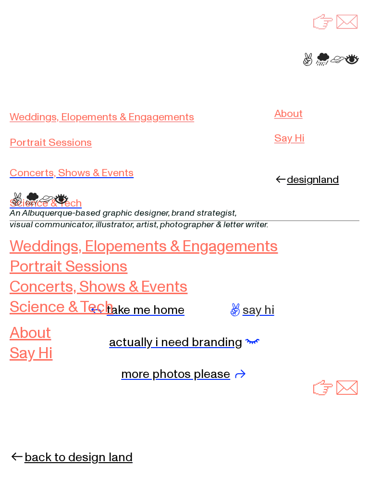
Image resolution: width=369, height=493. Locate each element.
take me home (145, 310)
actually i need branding (175, 342)
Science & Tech (46, 203)
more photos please (175, 374)
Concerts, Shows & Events (72, 173)
